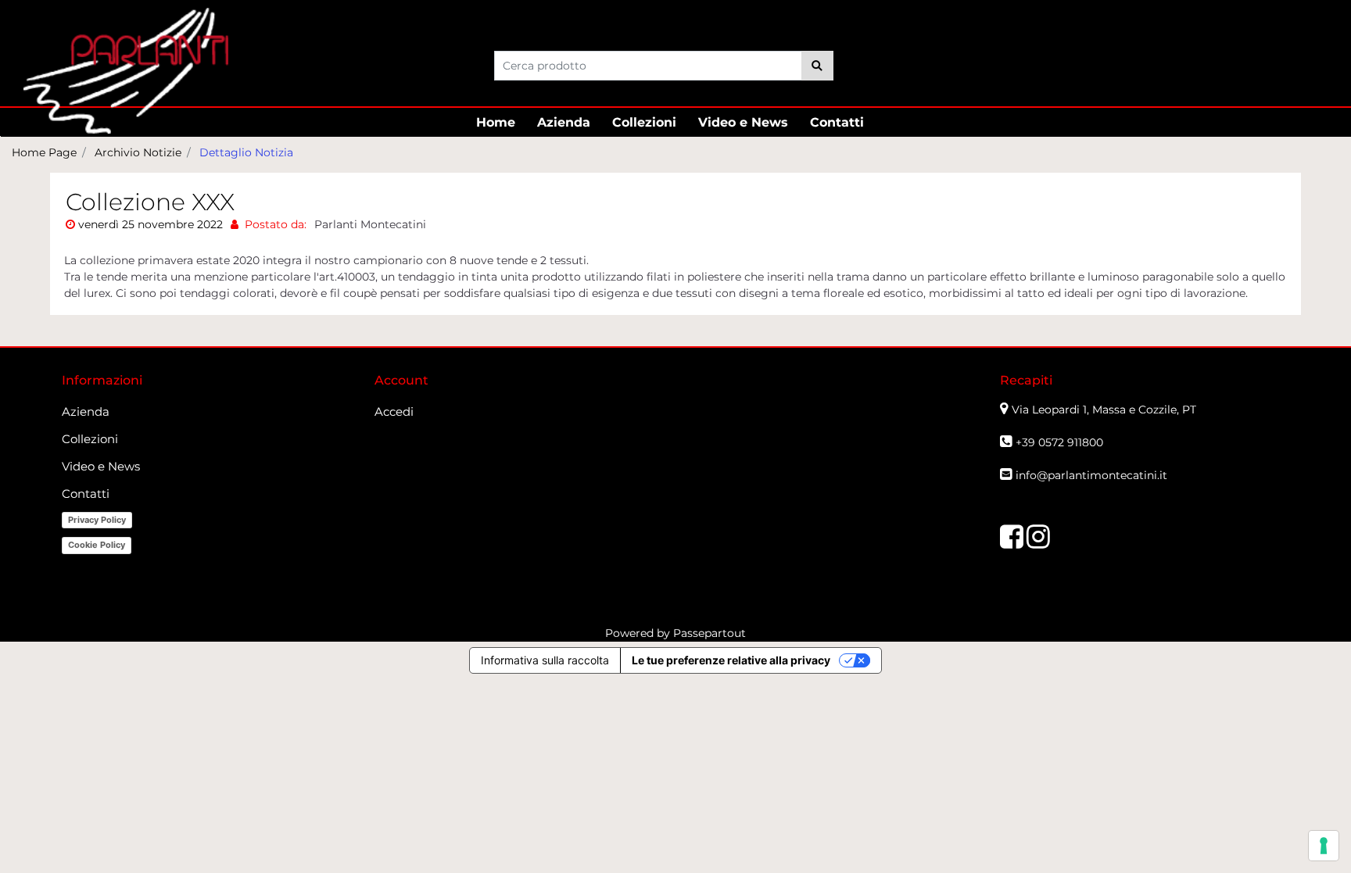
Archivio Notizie (138, 152)
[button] (817, 66)
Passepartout (709, 633)
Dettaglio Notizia (246, 152)
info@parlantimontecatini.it (1091, 475)
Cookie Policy (96, 544)
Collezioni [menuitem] (644, 122)
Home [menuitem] (495, 122)
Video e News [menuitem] (743, 122)
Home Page (44, 152)
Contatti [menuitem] (837, 122)
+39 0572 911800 (1059, 442)
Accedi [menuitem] (394, 411)
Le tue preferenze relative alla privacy (731, 660)
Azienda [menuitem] (563, 122)
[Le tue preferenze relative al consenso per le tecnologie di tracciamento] (1323, 845)
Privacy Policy (97, 519)
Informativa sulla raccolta (545, 660)
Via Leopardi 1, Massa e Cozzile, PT (1105, 410)
